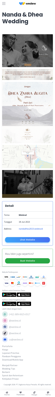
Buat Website (27, 260)
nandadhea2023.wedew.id (31, 228)
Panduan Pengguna (11, 356)
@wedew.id (14, 320)
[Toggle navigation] (4, 3)
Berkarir (6, 372)
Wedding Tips (8, 368)
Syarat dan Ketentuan (12, 375)
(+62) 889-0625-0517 (19, 314)
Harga (5, 349)
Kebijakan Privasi (10, 378)
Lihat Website (27, 239)
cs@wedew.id (16, 339)
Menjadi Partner (9, 365)
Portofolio (7, 346)
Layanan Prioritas (10, 353)
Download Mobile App (12, 359)
